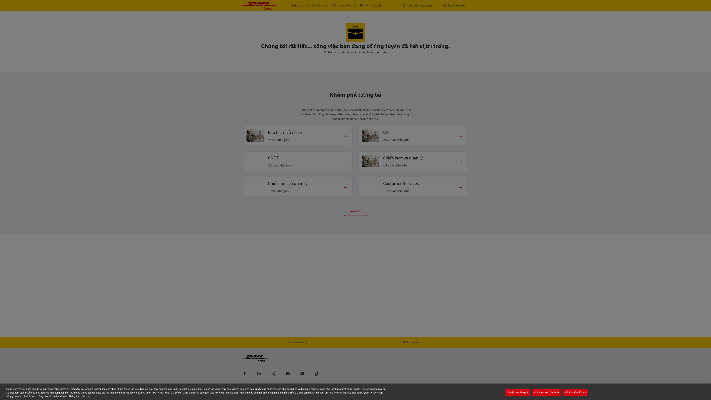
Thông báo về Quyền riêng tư (52, 396)
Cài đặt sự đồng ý (517, 392)
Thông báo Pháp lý (79, 396)
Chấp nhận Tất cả (575, 392)
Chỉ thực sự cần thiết (546, 392)
